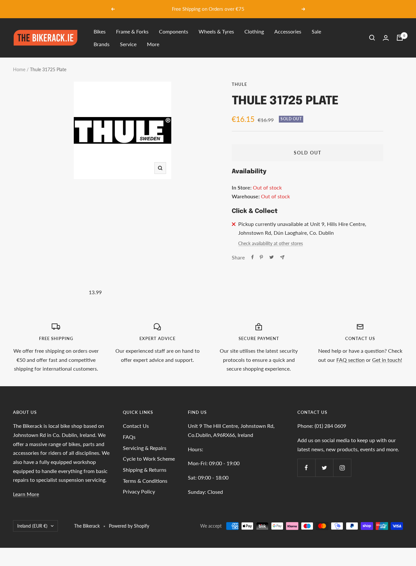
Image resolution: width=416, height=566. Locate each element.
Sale (316, 31)
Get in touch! (387, 360)
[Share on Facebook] (252, 257)
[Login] (386, 38)
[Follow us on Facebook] (306, 468)
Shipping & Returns (144, 470)
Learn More (26, 494)
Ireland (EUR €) (32, 526)
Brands (102, 44)
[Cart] (399, 38)
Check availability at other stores (270, 243)
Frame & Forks (132, 31)
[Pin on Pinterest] (261, 257)
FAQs (129, 437)
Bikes (100, 31)
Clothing (254, 31)
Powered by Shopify (129, 526)
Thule (239, 84)
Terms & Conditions (145, 481)
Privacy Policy (139, 491)
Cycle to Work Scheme (149, 458)
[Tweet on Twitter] (271, 257)
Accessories (287, 31)
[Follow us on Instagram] (342, 468)
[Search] (372, 38)
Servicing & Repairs (144, 448)
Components (173, 31)
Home (19, 69)
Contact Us (136, 426)
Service (128, 44)
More (153, 44)
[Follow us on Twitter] (324, 468)
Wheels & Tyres (216, 31)
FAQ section (350, 360)
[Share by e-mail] (282, 257)
